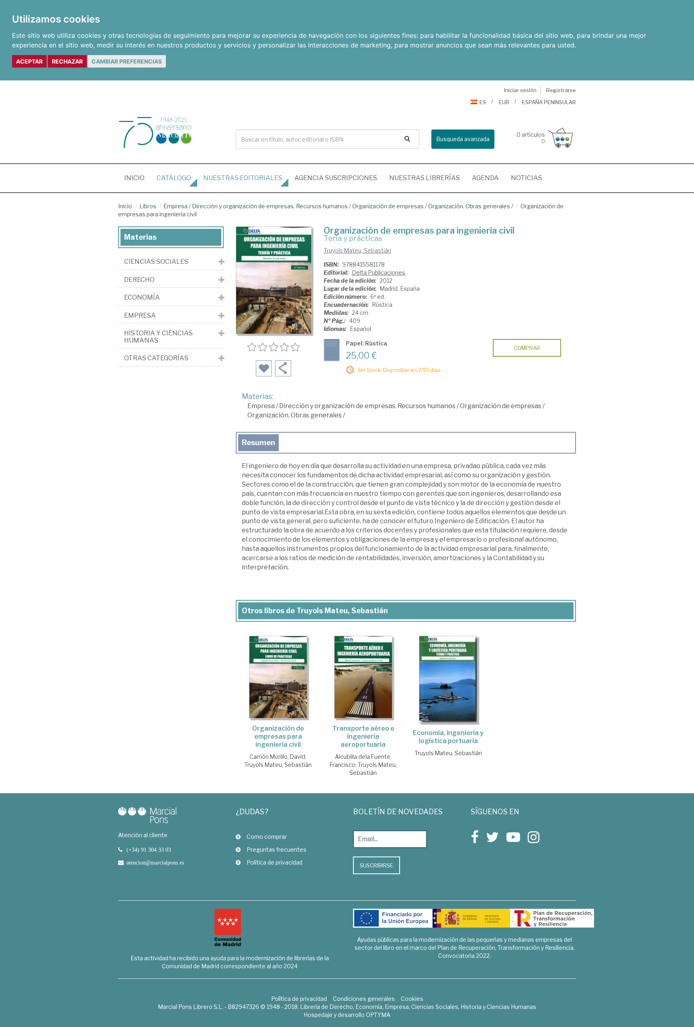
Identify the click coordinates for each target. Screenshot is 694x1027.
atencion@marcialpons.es (155, 862)
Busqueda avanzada (463, 139)
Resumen (258, 442)
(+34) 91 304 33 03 (149, 849)
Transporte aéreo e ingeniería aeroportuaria (363, 736)
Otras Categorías (156, 358)
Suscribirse (376, 865)
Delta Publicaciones (378, 272)
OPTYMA (378, 1014)
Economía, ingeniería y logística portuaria (448, 737)
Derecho (139, 279)
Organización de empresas (388, 206)
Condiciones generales (364, 998)
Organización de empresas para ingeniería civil (278, 736)
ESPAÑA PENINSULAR (549, 102)
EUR (504, 102)
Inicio (137, 178)
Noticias (526, 178)
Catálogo (174, 178)
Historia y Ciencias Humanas (158, 337)
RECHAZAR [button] (67, 61)
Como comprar (267, 836)
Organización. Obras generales (469, 206)
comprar (527, 348)
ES (483, 102)
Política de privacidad (274, 862)
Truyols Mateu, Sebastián (357, 250)
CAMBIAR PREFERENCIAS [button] (127, 61)
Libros (147, 206)
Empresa (175, 206)
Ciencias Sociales (156, 261)
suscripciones (335, 178)
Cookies (412, 998)
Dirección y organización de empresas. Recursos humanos (270, 206)
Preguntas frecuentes (276, 849)
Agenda (485, 178)
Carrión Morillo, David (277, 756)
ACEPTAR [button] (29, 61)
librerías (424, 178)
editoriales (242, 178)
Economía (142, 297)
